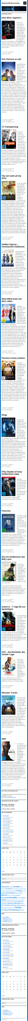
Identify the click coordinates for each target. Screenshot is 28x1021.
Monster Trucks (9, 692)
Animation (9, 888)
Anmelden (6, 917)
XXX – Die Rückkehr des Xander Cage (13, 653)
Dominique (6, 834)
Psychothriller (5, 903)
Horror (8, 466)
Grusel (8, 239)
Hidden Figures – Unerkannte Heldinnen (13, 245)
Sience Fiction (8, 907)
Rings (4, 414)
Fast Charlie (6, 828)
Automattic (4, 1019)
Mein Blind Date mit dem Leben (12, 300)
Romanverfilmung (13, 903)
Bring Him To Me (7, 840)
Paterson (6, 510)
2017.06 (10, 53)
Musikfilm (15, 901)
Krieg (18, 897)
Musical (9, 901)
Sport (13, 907)
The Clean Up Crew (8, 831)
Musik (12, 901)
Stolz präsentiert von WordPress (9, 1018)
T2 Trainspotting (10, 126)
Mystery (20, 901)
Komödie (12, 171)
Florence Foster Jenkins (13, 358)
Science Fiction (11, 905)
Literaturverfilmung (20, 900)
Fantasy (12, 893)
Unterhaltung (13, 910)
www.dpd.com (12, 797)
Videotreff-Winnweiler (11, 3)
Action (8, 54)
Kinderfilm (5, 898)
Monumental (4, 901)
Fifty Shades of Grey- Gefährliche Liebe (12, 472)
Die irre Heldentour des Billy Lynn (13, 557)
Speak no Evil (7, 837)
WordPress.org (7, 921)
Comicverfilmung (5, 891)
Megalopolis (6, 825)
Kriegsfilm (22, 897)
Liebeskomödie (13, 900)
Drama (8, 171)
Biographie (21, 888)
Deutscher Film (13, 890)
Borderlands (6, 819)
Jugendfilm (9, 121)
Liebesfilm (8, 900)
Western (21, 910)
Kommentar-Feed (8, 920)
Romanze (22, 903)
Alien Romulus (7, 822)
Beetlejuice (6, 816)
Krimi (8, 647)
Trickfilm (5, 910)
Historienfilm (19, 893)
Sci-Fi (13, 121)
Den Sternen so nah (11, 59)
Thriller (11, 647)
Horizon (5, 843)
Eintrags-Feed (7, 918)
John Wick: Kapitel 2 (11, 17)
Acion (11, 887)
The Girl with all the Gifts (11, 177)
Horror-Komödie (11, 895)
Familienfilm (5, 893)
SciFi (3, 907)
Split (4, 738)
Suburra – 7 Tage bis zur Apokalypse (14, 607)
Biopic (25, 888)
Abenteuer (6, 887)
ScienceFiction (21, 905)
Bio (7, 293)
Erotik (11, 505)
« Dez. (3, 871)
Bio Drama (16, 888)
